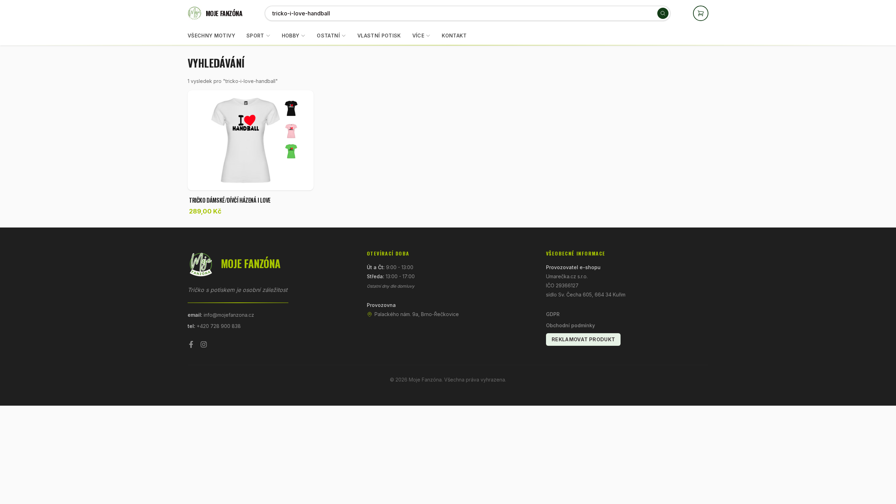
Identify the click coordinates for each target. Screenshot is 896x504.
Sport (255, 35)
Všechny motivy (211, 35)
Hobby (291, 35)
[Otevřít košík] (700, 13)
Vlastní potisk (379, 35)
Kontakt (454, 35)
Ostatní (328, 35)
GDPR (553, 314)
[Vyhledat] (662, 13)
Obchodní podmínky (570, 325)
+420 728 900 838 (219, 326)
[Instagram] (203, 344)
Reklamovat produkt (583, 339)
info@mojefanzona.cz (229, 315)
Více (418, 35)
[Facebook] (191, 344)
